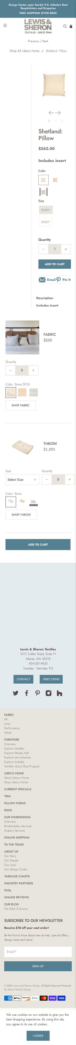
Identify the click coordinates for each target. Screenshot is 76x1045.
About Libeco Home (16, 778)
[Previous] (51, 113)
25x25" (45, 222)
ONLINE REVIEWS (16, 897)
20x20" (45, 210)
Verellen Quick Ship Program (21, 766)
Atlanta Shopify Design (19, 989)
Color (42, 171)
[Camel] (55, 180)
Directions (51, 679)
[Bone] (43, 180)
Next (45, 41)
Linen (7, 724)
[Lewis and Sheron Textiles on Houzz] (59, 695)
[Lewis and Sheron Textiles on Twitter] (15, 695)
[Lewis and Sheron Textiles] (38, 26)
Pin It (66, 279)
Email (51, 279)
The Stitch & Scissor (16, 909)
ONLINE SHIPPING (17, 837)
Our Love (10, 865)
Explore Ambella (14, 762)
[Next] (58, 113)
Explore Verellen (14, 748)
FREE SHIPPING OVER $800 (38, 13)
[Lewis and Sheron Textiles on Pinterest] (37, 695)
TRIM (7, 796)
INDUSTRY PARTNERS (18, 883)
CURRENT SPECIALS (17, 789)
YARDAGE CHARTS (17, 876)
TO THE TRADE (14, 844)
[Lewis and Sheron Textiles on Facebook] (26, 695)
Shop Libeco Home (16, 782)
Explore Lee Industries (17, 757)
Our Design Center (15, 869)
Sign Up (38, 966)
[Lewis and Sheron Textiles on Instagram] (48, 695)
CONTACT (23, 679)
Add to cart (55, 264)
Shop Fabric (21, 405)
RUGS (8, 810)
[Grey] (43, 192)
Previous (33, 41)
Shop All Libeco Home (24, 51)
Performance (12, 728)
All (5, 719)
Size (41, 201)
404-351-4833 (38, 663)
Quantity (44, 239)
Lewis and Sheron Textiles (26, 985)
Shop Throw (21, 515)
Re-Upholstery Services (18, 826)
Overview (10, 744)
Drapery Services (14, 830)
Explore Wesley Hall (16, 753)
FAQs (7, 890)
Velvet (7, 732)
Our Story (10, 856)
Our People (11, 860)
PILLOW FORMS (15, 803)
